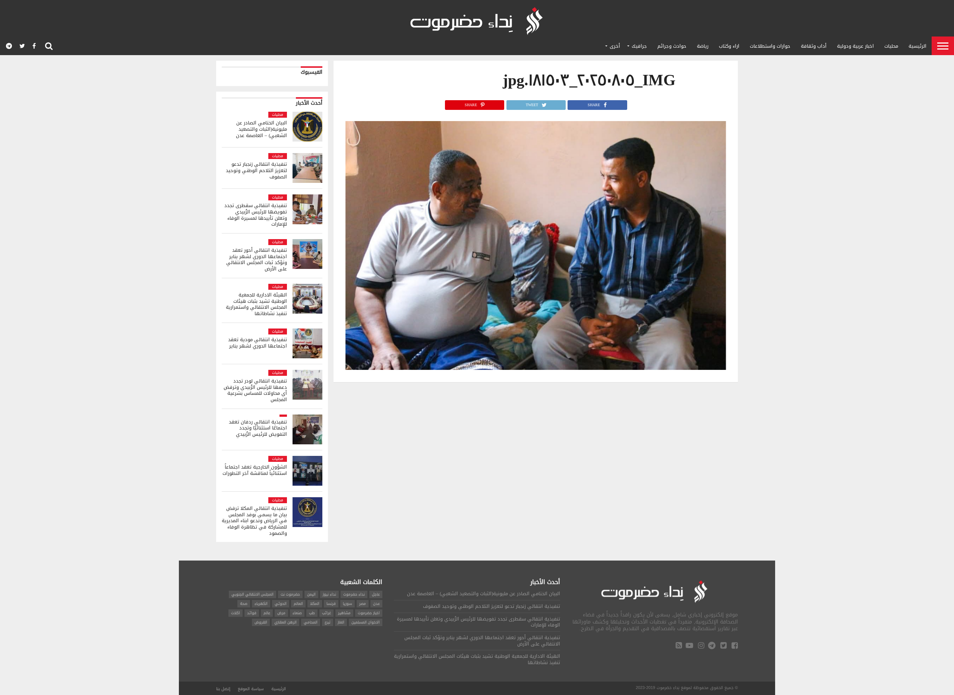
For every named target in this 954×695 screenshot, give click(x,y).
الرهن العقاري (285, 622)
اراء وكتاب (729, 46)
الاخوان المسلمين (365, 622)
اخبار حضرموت (369, 612)
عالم (266, 612)
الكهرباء (261, 603)
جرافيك (639, 46)
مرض (281, 612)
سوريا (347, 603)
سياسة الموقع (251, 689)
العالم (298, 603)
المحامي (311, 622)
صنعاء (297, 612)
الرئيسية (917, 46)
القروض (261, 622)
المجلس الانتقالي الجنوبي (252, 594)
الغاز (341, 622)
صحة (243, 603)
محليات (891, 46)
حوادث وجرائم (671, 46)
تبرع (328, 622)
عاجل (376, 594)
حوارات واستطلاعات (770, 46)
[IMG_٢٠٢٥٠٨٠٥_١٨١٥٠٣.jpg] (535, 368)
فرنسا (331, 603)
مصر (362, 603)
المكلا (314, 603)
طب (312, 612)
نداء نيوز (329, 594)
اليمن (311, 594)
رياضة (702, 46)
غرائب (326, 612)
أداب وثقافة (814, 46)
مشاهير (344, 612)
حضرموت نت (290, 594)
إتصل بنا (223, 689)
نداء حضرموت (354, 594)
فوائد (251, 612)
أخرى (615, 46)
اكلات (235, 612)
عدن (376, 603)
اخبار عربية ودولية (855, 46)
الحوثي (281, 603)
